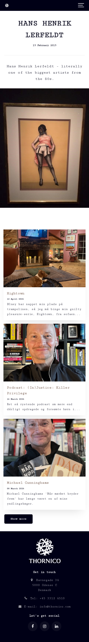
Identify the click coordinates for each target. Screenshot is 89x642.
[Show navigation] (81, 5)
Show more (18, 518)
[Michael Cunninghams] (44, 448)
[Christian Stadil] (6, 5)
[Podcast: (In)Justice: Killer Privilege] (44, 352)
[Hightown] (44, 258)
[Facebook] (33, 626)
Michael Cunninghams (28, 483)
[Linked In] (56, 626)
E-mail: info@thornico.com (46, 606)
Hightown (15, 293)
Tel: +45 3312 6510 (46, 598)
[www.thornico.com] (44, 565)
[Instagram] (44, 626)
